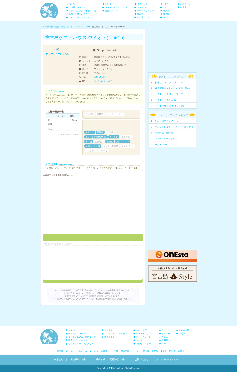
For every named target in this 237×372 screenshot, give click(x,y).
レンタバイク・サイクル (116, 7)
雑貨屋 (183, 7)
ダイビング (142, 4)
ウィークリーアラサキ (166, 138)
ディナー (167, 7)
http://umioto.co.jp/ (103, 81)
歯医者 (163, 351)
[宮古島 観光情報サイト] (172, 267)
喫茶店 (60, 351)
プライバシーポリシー (167, 359)
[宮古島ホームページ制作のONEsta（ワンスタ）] (172, 251)
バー (165, 17)
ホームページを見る (59, 53)
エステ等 (114, 351)
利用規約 (58, 359)
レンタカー (110, 4)
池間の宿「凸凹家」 (165, 133)
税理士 (181, 351)
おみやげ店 (185, 4)
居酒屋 (166, 14)
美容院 (104, 351)
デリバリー (70, 351)
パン (96, 351)
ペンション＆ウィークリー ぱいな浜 (174, 127)
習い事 (146, 351)
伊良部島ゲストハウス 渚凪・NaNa (172, 88)
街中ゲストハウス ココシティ (170, 82)
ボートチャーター (145, 11)
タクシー (136, 351)
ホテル (72, 4)
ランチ (166, 4)
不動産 (172, 351)
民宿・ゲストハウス (78, 14)
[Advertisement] (172, 49)
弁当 (81, 351)
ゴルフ (140, 14)
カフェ (166, 11)
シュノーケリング (145, 7)
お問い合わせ (141, 359)
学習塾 (155, 351)
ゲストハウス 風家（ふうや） (170, 106)
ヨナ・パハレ (161, 144)
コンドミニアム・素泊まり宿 (82, 11)
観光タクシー (111, 11)
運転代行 (125, 351)
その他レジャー (144, 17)
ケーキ (88, 351)
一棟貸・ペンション (78, 7)
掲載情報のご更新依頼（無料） (112, 359)
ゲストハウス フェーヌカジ (169, 94)
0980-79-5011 (100, 77)
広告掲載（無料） (79, 359)
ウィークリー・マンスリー (81, 17)
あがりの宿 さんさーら (166, 121)
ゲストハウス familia (165, 100)
